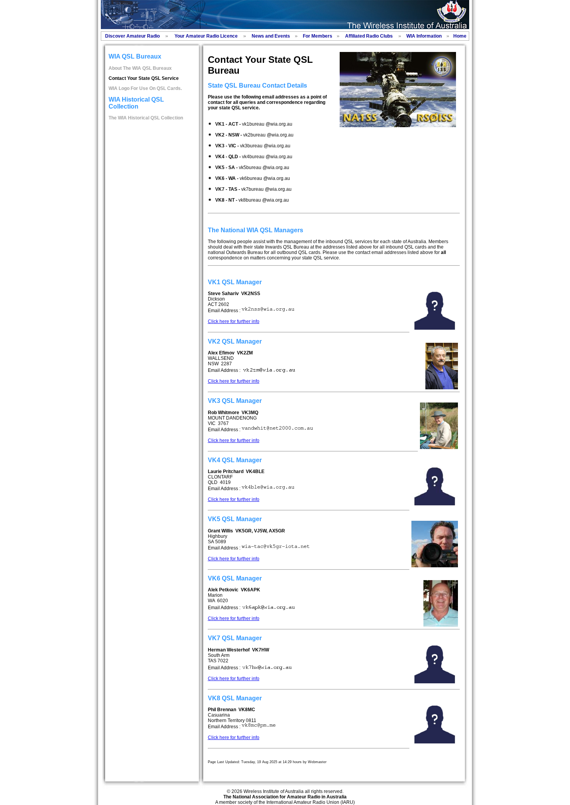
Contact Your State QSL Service (144, 78)
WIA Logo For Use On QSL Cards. (145, 88)
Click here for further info (233, 321)
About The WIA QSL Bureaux (140, 68)
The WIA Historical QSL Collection (146, 118)
